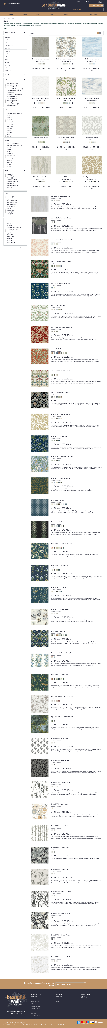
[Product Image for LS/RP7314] (39, 660)
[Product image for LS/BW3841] (39, 877)
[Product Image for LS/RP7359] (39, 551)
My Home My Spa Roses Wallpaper (62, 696)
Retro (6, 68)
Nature (7, 62)
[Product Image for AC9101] (39, 400)
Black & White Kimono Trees (60, 935)
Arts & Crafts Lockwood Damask (61, 240)
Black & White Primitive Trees (61, 891)
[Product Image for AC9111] (39, 378)
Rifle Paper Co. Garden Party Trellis (62, 653)
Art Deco (7, 40)
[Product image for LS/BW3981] (39, 920)
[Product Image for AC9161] (39, 269)
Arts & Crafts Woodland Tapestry (62, 327)
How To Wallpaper (35, 1001)
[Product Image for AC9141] (39, 312)
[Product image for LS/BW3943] (39, 789)
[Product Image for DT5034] (39, 203)
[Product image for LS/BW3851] (39, 942)
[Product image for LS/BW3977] (39, 746)
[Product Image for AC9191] (39, 247)
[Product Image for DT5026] (66, 165)
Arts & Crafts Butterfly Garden (61, 261)
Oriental (7, 65)
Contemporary (9, 45)
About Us (33, 999)
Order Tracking (59, 996)
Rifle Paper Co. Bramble (58, 631)
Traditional (8, 71)
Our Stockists (34, 996)
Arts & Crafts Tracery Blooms (60, 371)
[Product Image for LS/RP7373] (39, 485)
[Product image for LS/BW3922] (39, 964)
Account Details (59, 999)
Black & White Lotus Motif (59, 738)
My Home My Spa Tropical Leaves (62, 717)
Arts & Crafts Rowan (58, 349)
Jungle (6, 54)
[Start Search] (101, 9)
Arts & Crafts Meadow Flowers (61, 283)
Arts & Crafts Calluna (58, 305)
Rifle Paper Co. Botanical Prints (61, 609)
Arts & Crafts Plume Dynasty (60, 392)
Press (32, 1011)
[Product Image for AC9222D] (39, 225)
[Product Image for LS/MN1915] (66, 47)
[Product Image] (39, 704)
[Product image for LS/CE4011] (39, 811)
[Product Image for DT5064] (41, 165)
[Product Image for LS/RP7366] (39, 507)
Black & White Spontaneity (60, 804)
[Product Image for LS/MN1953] (41, 47)
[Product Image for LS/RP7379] (39, 464)
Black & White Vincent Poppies (61, 913)
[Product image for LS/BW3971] (39, 855)
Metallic (7, 59)
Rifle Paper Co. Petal (57, 500)
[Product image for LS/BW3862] (39, 898)
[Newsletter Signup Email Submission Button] (85, 984)
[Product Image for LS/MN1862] (92, 47)
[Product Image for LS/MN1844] (66, 86)
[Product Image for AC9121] (39, 334)
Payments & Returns (35, 1008)
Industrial (7, 51)
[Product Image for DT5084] (92, 125)
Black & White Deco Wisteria (60, 782)
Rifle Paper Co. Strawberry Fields (61, 544)
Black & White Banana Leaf (60, 848)
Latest (32, 33)
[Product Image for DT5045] (92, 165)
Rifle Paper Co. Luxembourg (60, 587)
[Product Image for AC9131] (39, 356)
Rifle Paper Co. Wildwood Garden (62, 456)
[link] (82, 997)
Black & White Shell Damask (60, 760)
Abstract (7, 37)
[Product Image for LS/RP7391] (39, 422)
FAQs (32, 1003)
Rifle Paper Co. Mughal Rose (60, 565)
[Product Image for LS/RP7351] (39, 573)
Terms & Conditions (35, 1015)
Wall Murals (94, 14)
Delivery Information (36, 1006)
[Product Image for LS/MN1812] (92, 86)
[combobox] (53, 26)
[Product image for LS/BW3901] (39, 833)
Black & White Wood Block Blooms (62, 957)
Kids (6, 56)
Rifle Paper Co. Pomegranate (60, 414)
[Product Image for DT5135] (66, 125)
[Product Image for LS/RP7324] (39, 638)
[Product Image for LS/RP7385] (39, 443)
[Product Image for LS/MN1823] (41, 125)
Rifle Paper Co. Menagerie (59, 675)
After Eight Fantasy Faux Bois (60, 196)
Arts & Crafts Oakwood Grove (61, 218)
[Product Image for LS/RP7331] (39, 595)
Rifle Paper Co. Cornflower (59, 436)
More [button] (5, 28)
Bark (6, 42)
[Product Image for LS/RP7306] (39, 682)
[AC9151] (39, 291)
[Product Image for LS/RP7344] (39, 529)
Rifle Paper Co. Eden (57, 522)
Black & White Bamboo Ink (59, 869)
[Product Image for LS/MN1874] (41, 86)
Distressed (8, 48)
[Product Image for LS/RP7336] (39, 616)
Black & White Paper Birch (59, 826)
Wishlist (57, 1001)
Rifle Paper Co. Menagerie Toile (61, 478)
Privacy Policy (34, 1013)
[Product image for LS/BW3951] (39, 767)
